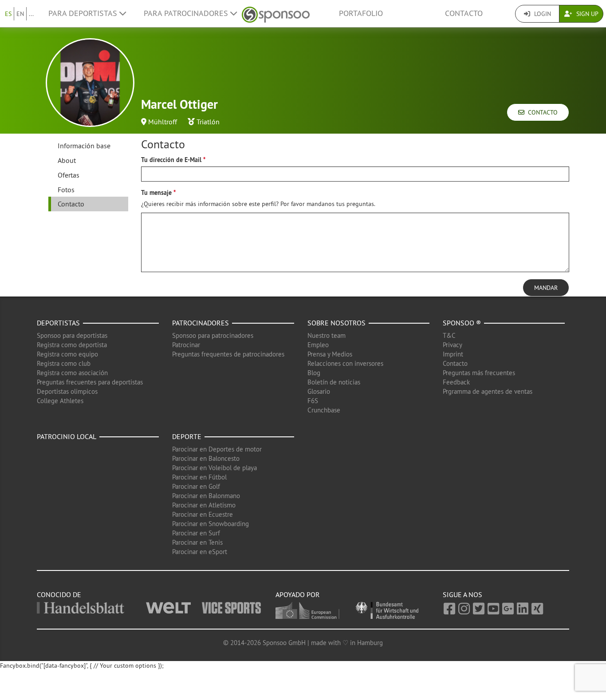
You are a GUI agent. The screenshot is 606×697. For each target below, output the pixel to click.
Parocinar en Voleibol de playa (214, 467)
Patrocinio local (66, 436)
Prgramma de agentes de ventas (487, 391)
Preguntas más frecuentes (479, 372)
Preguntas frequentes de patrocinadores (228, 354)
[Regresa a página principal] (276, 13)
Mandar (546, 288)
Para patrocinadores (187, 13)
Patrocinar (186, 345)
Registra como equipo (67, 354)
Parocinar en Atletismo (204, 505)
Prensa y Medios (329, 354)
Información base (84, 145)
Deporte (186, 436)
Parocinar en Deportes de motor (217, 449)
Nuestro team (326, 335)
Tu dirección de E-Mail (171, 160)
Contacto (464, 13)
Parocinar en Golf (196, 486)
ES (8, 14)
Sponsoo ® (462, 322)
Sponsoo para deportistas (72, 335)
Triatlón (208, 121)
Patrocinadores (200, 322)
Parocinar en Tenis (197, 542)
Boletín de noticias (333, 382)
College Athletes (60, 400)
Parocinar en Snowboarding (210, 523)
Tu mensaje (156, 193)
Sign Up (586, 14)
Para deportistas (83, 13)
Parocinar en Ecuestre (202, 514)
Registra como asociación (72, 372)
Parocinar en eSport (199, 551)
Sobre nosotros (336, 322)
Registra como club (64, 363)
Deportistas (58, 322)
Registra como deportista (72, 345)
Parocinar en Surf (196, 533)
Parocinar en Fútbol (199, 477)
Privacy (452, 345)
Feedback (456, 382)
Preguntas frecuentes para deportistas (90, 382)
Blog (313, 372)
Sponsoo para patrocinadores (212, 335)
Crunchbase (323, 410)
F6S (312, 400)
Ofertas (68, 174)
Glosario (318, 391)
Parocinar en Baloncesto (206, 458)
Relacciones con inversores (345, 363)
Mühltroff (162, 121)
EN (20, 14)
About (67, 160)
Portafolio (361, 13)
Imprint (453, 354)
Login (541, 14)
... (31, 14)
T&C (449, 335)
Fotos (66, 189)
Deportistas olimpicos (67, 391)
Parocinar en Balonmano (206, 495)
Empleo (318, 345)
